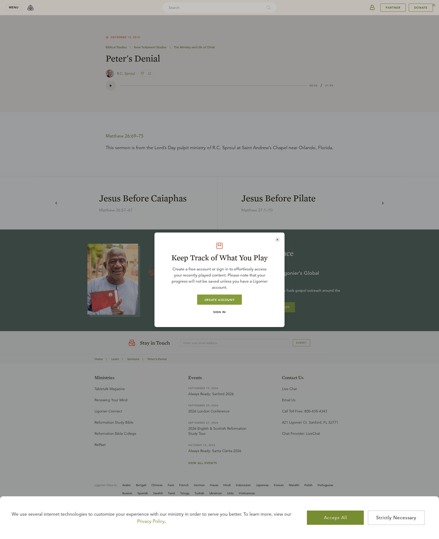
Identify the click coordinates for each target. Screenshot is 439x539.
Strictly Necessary (396, 517)
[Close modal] (277, 240)
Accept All (335, 517)
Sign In (219, 312)
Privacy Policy (151, 521)
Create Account (219, 300)
